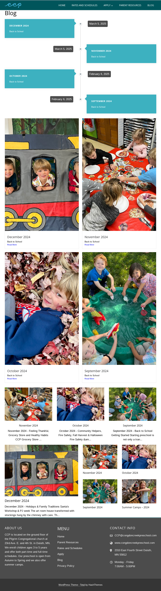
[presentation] (7, 414)
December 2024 (18, 237)
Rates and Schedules (84, 5)
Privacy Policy (65, 565)
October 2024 (17, 371)
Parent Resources (130, 5)
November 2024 (96, 237)
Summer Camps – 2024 (135, 507)
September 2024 (96, 371)
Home (61, 5)
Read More (12, 245)
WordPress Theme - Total (71, 584)
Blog (150, 5)
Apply (107, 5)
